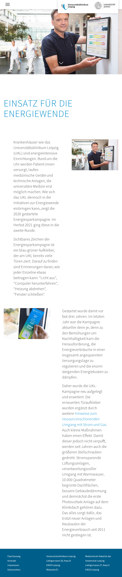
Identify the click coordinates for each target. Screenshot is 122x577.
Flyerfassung (14, 556)
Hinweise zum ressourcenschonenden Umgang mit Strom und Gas (84, 419)
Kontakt (11, 560)
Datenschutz (14, 569)
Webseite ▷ (52, 569)
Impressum (13, 565)
